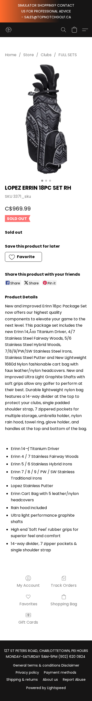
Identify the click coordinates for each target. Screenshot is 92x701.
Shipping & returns (22, 679)
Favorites (28, 604)
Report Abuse (74, 679)
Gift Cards (28, 622)
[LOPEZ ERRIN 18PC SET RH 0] (46, 120)
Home (10, 55)
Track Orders (64, 585)
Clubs (46, 55)
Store (28, 55)
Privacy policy (27, 672)
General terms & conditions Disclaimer (46, 665)
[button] (9, 29)
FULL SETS (67, 55)
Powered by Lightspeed (46, 687)
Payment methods (60, 672)
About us (50, 679)
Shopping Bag (64, 604)
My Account (28, 585)
